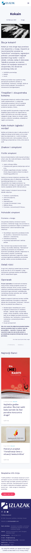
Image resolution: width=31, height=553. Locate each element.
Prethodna (11, 344)
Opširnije (6, 420)
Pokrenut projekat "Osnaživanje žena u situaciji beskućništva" (14, 451)
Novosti (15, 401)
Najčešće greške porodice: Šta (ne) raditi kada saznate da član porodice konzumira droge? (14, 409)
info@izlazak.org (10, 537)
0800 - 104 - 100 (8, 494)
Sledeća (20, 344)
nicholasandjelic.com (13, 521)
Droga (23, 20)
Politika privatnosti (6, 515)
